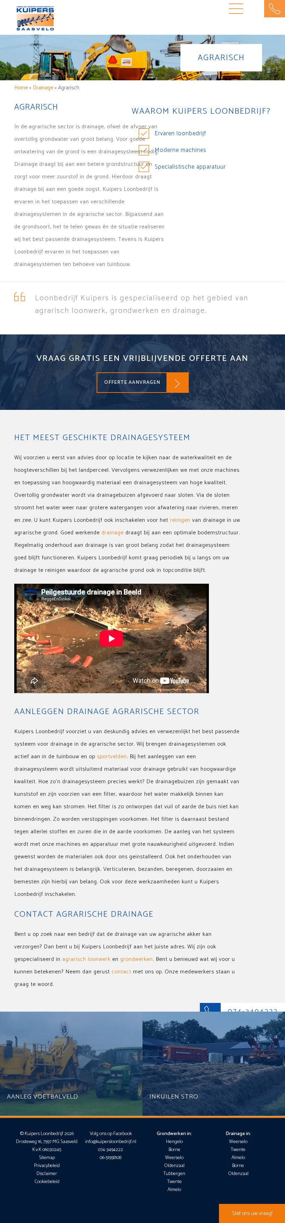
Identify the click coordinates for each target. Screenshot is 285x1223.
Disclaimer (46, 1174)
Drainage (43, 87)
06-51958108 (110, 1158)
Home (21, 87)
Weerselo (174, 1158)
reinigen (180, 520)
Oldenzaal (174, 1166)
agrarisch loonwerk (86, 959)
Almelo (174, 1190)
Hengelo (174, 1142)
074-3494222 (110, 1150)
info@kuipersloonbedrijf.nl (110, 1142)
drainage (112, 532)
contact (121, 972)
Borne (174, 1150)
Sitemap (47, 1158)
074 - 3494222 (274, 8)
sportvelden (112, 756)
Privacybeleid (47, 1166)
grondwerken (136, 959)
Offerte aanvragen (132, 383)
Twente (174, 1182)
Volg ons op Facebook (111, 1134)
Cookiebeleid (46, 1182)
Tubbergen (174, 1174)
